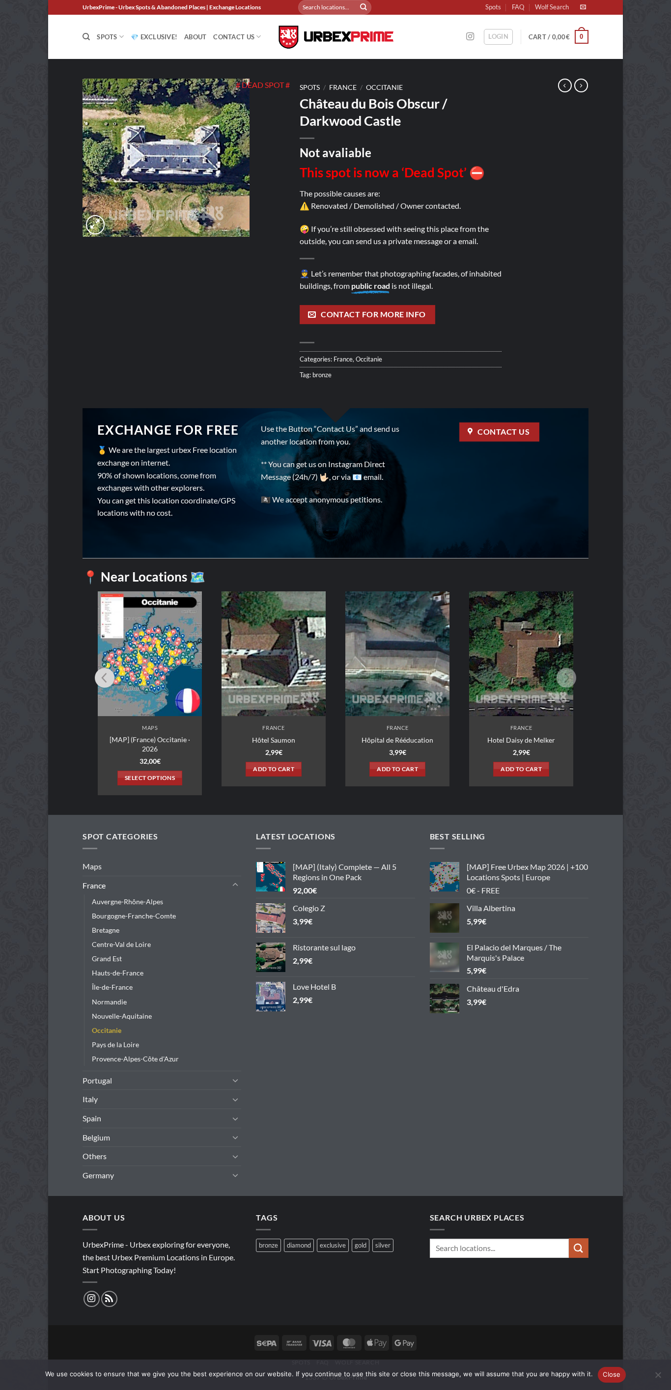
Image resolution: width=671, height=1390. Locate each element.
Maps (92, 866)
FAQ (518, 7)
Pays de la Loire (115, 1044)
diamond (299, 1245)
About (195, 37)
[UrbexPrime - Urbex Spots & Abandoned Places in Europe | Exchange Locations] (335, 37)
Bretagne (105, 930)
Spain (92, 1118)
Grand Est (107, 958)
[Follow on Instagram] (470, 36)
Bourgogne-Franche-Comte (134, 916)
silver (383, 1245)
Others (95, 1156)
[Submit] (363, 7)
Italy (90, 1099)
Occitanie (384, 87)
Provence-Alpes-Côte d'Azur (135, 1059)
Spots (493, 7)
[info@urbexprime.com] (584, 7)
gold (360, 1245)
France (343, 87)
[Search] (86, 37)
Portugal (97, 1080)
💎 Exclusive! (154, 37)
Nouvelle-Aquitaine (122, 1016)
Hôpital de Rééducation (397, 740)
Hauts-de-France (117, 973)
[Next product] (565, 85)
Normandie (109, 1002)
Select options (150, 778)
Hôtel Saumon (273, 740)
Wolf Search (552, 7)
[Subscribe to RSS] (109, 1299)
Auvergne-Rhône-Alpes (127, 901)
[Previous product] (581, 85)
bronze (322, 375)
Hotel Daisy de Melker (521, 740)
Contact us (233, 37)
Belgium (96, 1137)
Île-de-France (112, 987)
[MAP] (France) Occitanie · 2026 (150, 744)
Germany (98, 1175)
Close (611, 1374)
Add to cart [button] (273, 769)
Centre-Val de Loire (121, 944)
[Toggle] (235, 885)
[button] (498, 37)
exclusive (333, 1245)
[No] (658, 1378)
